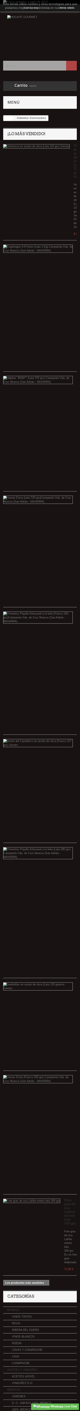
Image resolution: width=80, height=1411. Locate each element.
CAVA (15, 1356)
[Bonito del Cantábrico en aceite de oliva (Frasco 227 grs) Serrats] (38, 743)
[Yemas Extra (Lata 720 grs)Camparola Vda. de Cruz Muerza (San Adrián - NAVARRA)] (38, 500)
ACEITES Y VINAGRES (22, 1369)
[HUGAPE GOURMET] (40, 32)
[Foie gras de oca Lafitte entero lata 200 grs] (31, 1201)
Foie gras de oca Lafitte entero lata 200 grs (70, 1211)
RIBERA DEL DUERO (25, 1330)
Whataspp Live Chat (63, 1406)
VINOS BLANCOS (23, 1336)
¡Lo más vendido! (26, 134)
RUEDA (16, 1343)
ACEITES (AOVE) (23, 1376)
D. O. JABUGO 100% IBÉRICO (31, 1403)
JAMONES (18, 1396)
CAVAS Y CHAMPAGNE (26, 1349)
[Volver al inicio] (8, 118)
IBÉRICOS (14, 1389)
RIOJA (15, 1323)
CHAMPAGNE (20, 1363)
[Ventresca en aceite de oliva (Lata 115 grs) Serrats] (36, 146)
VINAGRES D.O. (22, 1383)
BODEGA (13, 1310)
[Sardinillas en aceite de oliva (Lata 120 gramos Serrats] (38, 986)
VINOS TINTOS (21, 1316)
